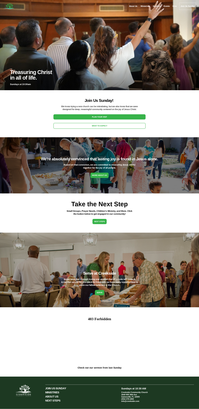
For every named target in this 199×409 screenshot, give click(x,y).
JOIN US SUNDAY (55, 388)
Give (175, 6)
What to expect (99, 126)
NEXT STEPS (52, 400)
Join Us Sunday (188, 6)
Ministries (145, 6)
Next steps (99, 221)
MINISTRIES (52, 392)
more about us (99, 175)
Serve (99, 293)
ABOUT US (51, 396)
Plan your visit (99, 117)
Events (167, 6)
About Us (133, 6)
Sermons (157, 6)
